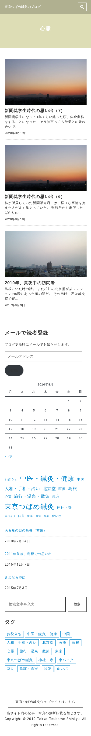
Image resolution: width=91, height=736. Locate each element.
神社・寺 (64, 508)
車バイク (10, 516)
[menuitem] (46, 535)
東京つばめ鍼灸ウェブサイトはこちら (45, 702)
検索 (77, 604)
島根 (72, 488)
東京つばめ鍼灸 (30, 506)
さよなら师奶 (15, 577)
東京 (56, 496)
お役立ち (11, 479)
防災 (21, 516)
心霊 (8, 496)
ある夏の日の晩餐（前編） (26, 530)
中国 (81, 479)
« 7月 (9, 456)
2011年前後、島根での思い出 (28, 554)
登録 (14, 370)
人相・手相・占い (22, 488)
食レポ (57, 516)
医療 (62, 489)
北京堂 (49, 488)
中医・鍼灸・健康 (47, 478)
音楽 (46, 516)
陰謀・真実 (34, 516)
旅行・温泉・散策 (32, 496)
